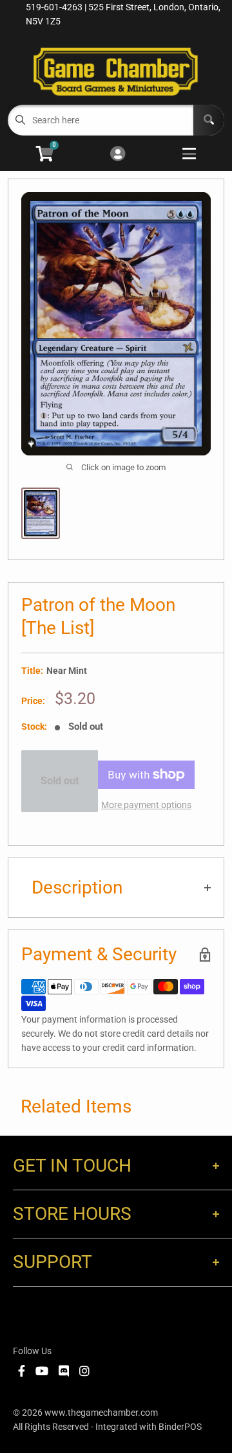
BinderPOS (180, 1427)
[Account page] (117, 154)
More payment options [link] (146, 805)
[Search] (208, 120)
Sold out (60, 781)
